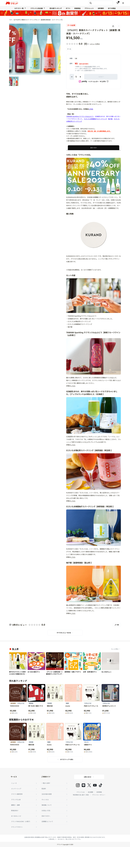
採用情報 (99, 792)
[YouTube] (95, 785)
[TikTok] (100, 785)
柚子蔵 (110, 119)
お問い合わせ (87, 777)
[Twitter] (89, 785)
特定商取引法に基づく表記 (81, 795)
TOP (10, 20)
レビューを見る (95, 44)
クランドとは (80, 792)
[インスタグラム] (78, 785)
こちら (73, 386)
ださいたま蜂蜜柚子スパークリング (95, 119)
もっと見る (114, 649)
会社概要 (90, 792)
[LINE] (83, 785)
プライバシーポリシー (98, 795)
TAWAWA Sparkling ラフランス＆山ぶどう (79, 116)
